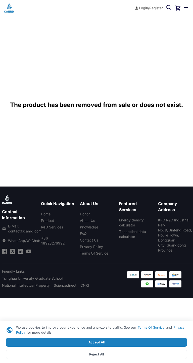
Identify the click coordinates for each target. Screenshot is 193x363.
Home (46, 214)
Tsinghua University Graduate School (32, 278)
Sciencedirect (65, 285)
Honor (85, 214)
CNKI (84, 285)
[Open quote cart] (178, 8)
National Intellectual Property (26, 285)
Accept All (96, 342)
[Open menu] (186, 8)
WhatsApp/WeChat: (36, 240)
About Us (87, 220)
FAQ (83, 233)
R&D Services (52, 227)
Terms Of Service (151, 327)
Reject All (96, 354)
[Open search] (169, 8)
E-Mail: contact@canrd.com (24, 228)
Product (47, 220)
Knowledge (89, 227)
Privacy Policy (91, 247)
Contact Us (89, 240)
